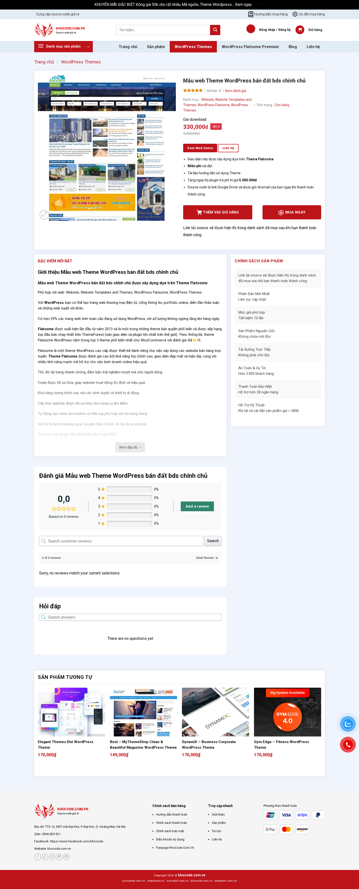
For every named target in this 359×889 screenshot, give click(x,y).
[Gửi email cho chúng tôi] (52, 856)
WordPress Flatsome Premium (250, 46)
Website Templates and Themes (106, 292)
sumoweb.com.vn (133, 880)
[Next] (53, 767)
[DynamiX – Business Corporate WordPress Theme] (215, 721)
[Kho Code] (60, 30)
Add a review (197, 506)
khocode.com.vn (59, 848)
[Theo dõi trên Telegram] (66, 856)
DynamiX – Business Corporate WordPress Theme (209, 745)
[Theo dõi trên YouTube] (59, 856)
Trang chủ (128, 46)
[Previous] (40, 767)
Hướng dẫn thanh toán (171, 814)
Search (213, 541)
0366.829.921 (51, 834)
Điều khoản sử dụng (170, 839)
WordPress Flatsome (214, 105)
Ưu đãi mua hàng (312, 14)
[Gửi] (215, 30)
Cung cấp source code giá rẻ (57, 14)
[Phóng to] (44, 215)
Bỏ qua (258, 4)
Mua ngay (295, 212)
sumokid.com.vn (178, 880)
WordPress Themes (193, 46)
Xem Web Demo (200, 148)
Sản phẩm (156, 46)
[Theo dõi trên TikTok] (45, 856)
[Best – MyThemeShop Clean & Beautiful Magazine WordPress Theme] (143, 721)
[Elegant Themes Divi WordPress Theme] (71, 721)
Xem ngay (244, 4)
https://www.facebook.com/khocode (76, 841)
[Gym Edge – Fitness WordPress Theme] (287, 721)
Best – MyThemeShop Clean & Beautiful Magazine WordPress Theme (143, 745)
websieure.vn (156, 880)
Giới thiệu (218, 814)
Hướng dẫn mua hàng (271, 14)
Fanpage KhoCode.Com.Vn (175, 847)
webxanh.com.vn (226, 880)
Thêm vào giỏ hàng (221, 212)
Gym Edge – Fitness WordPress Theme (281, 745)
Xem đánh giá (235, 91)
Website (207, 100)
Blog (293, 46)
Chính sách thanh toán (171, 823)
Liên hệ (313, 46)
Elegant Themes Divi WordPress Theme (65, 745)
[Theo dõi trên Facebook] (37, 856)
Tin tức (216, 831)
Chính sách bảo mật (170, 831)
